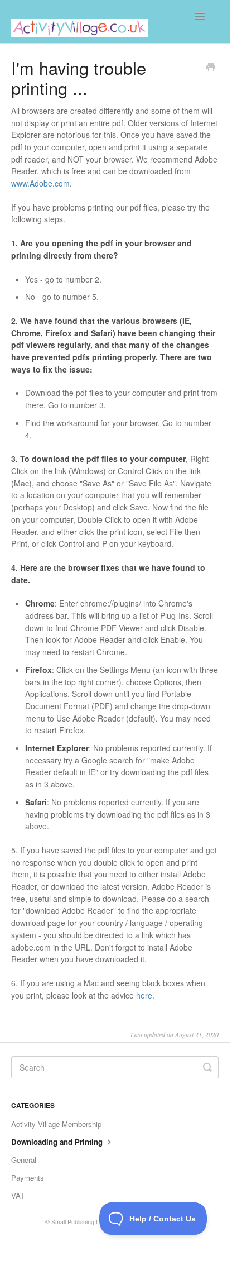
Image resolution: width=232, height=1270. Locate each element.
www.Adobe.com (40, 183)
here (144, 995)
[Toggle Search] (207, 1067)
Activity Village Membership (56, 1124)
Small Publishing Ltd (77, 1222)
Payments (27, 1177)
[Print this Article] (210, 68)
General (23, 1159)
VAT (18, 1195)
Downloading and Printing (58, 1142)
